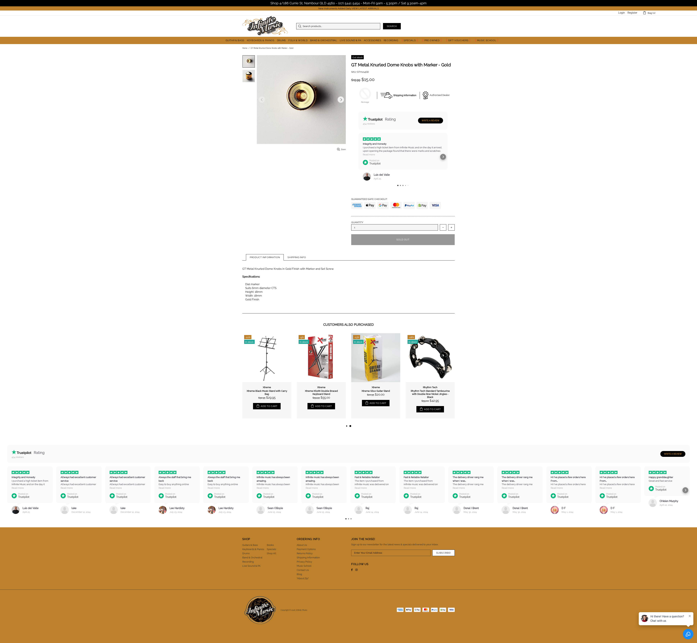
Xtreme (376, 387)
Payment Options (306, 549)
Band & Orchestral (252, 557)
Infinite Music (265, 26)
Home (244, 48)
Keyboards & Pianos (253, 549)
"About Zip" (303, 578)
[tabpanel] (267, 378)
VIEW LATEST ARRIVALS (365, 8)
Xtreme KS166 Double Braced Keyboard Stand (430, 392)
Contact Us (303, 570)
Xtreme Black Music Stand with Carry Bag (376, 392)
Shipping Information (308, 557)
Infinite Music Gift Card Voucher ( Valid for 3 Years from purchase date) (321, 392)
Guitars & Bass (250, 545)
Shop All (271, 553)
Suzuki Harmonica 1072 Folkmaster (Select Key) (267, 392)
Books (270, 545)
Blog (299, 574)
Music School (304, 566)
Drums (246, 553)
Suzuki (266, 387)
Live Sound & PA (251, 566)
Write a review (430, 120)
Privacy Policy (304, 561)
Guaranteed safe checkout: (369, 199)
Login (621, 12)
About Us (302, 545)
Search (392, 26)
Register (632, 12)
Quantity (357, 222)
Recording (248, 561)
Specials (271, 549)
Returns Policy (305, 553)
